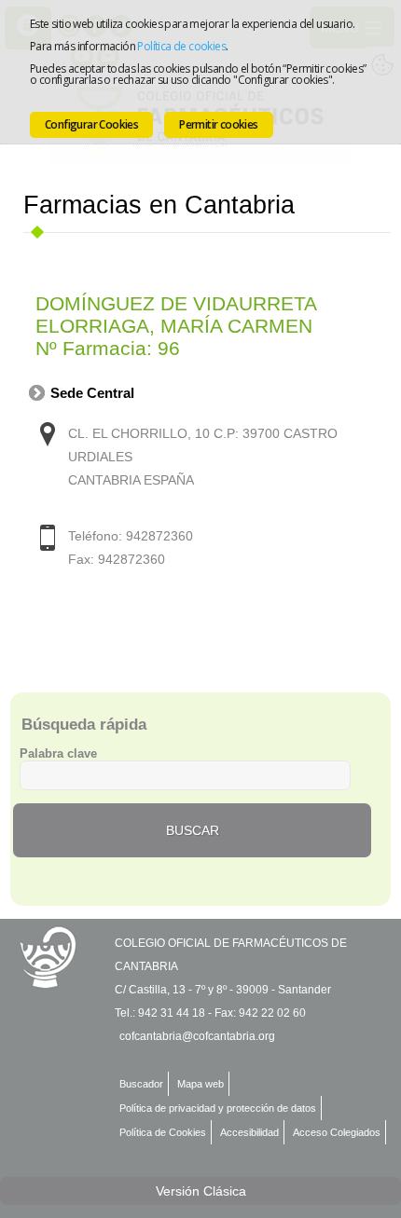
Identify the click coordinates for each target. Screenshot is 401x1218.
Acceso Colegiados (336, 1132)
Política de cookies (181, 46)
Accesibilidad (249, 1132)
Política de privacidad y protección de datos (217, 1108)
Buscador (141, 1083)
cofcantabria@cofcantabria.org (197, 1036)
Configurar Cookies (91, 124)
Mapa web (200, 1083)
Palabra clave (58, 753)
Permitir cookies (218, 124)
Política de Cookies (162, 1132)
